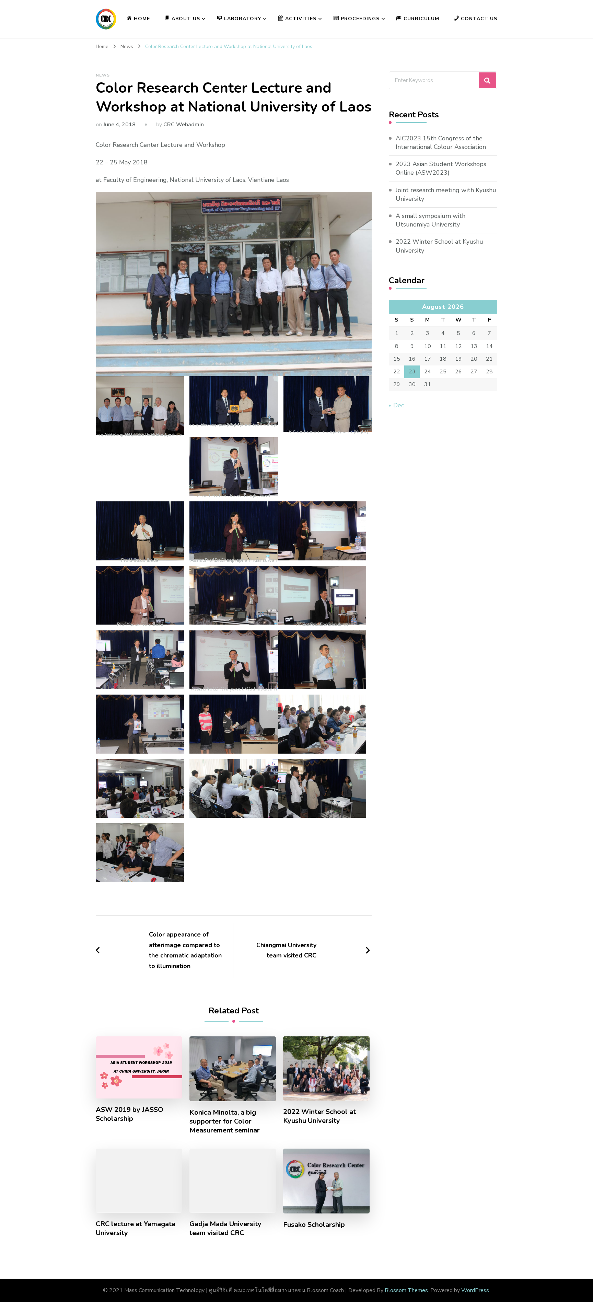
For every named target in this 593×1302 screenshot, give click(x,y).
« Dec (396, 405)
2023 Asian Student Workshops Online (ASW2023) (441, 168)
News (103, 75)
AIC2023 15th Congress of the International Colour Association (441, 142)
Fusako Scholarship (314, 1224)
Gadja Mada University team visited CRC (225, 1228)
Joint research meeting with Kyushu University (446, 194)
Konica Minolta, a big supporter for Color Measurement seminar (224, 1121)
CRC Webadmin (183, 124)
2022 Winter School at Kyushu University (319, 1116)
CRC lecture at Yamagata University (135, 1228)
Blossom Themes (406, 1290)
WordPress (475, 1290)
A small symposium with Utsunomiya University (430, 220)
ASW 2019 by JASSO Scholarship (129, 1114)
